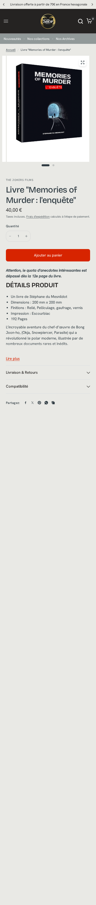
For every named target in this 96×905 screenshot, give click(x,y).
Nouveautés (12, 39)
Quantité (12, 226)
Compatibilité (17, 386)
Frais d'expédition (38, 217)
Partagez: (13, 402)
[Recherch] (80, 21)
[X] (32, 403)
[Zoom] (82, 62)
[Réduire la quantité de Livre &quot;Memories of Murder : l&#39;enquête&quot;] (10, 236)
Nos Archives (65, 39)
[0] (88, 21)
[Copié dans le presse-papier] (53, 403)
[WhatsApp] (46, 403)
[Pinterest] (39, 403)
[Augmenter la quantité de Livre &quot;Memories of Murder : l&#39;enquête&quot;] (26, 236)
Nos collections (38, 39)
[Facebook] (26, 403)
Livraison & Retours (22, 372)
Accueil (11, 50)
